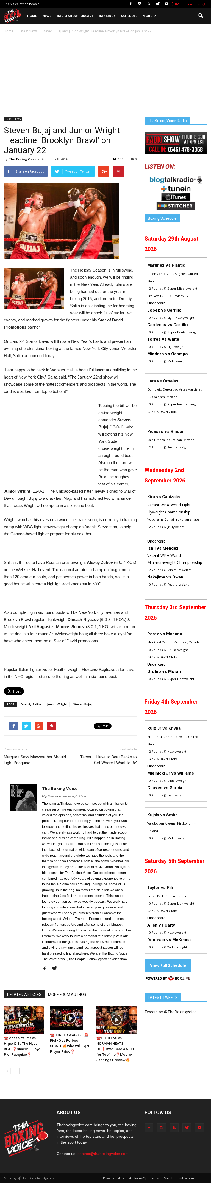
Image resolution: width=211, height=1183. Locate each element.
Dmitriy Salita (31, 704)
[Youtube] (167, 4)
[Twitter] (158, 4)
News (46, 16)
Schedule (129, 16)
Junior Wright (57, 704)
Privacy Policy (113, 1178)
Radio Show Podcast (75, 16)
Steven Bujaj (82, 704)
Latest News (13, 119)
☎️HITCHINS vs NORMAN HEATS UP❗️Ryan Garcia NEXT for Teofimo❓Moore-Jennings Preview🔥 (115, 1049)
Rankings (107, 16)
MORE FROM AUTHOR (67, 994)
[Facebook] (130, 4)
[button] (200, 15)
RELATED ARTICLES (24, 994)
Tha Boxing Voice (22, 159)
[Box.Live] (168, 979)
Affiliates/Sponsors (144, 1178)
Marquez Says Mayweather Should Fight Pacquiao (35, 760)
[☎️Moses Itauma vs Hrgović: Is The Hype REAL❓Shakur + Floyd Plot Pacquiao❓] (24, 1020)
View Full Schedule (168, 965)
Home (32, 16)
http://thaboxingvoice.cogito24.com (65, 796)
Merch (168, 1178)
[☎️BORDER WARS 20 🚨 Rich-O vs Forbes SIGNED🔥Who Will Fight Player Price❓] (70, 1018)
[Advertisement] (105, 75)
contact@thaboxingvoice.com (103, 1153)
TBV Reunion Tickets (188, 4)
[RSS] (149, 4)
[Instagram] (139, 4)
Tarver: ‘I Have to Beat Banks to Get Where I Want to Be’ (108, 760)
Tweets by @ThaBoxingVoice (170, 1011)
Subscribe (186, 1178)
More (147, 16)
